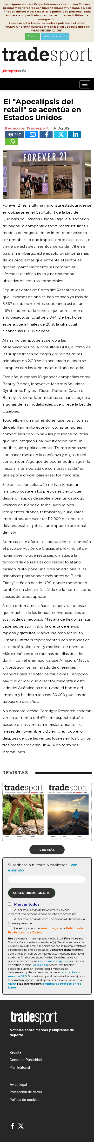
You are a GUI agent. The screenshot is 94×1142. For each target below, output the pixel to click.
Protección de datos (26, 1092)
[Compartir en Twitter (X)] (60, 134)
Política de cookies (25, 1100)
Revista (15, 1052)
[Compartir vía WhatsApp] (11, 141)
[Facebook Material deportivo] (13, 1126)
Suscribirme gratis (31, 893)
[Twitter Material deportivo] (21, 1126)
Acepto (32, 36)
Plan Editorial (20, 1067)
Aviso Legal (50, 928)
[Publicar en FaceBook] (46, 134)
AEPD (12, 983)
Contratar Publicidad (26, 1060)
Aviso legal (18, 1084)
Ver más (47, 850)
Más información (55, 36)
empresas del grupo (53, 961)
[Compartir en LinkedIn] (74, 134)
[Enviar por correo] (31, 134)
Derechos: (40, 965)
